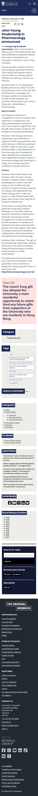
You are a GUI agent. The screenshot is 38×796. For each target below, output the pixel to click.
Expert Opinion (11, 412)
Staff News (9, 427)
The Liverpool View (16, 420)
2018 (7, 535)
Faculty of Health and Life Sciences (17, 367)
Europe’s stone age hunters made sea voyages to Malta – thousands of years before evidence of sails (18, 471)
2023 (7, 524)
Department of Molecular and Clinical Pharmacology (19, 358)
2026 (7, 518)
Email (14, 23)
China (11, 354)
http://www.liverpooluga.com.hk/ (18, 272)
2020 (7, 531)
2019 (7, 533)
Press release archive (13, 443)
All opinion (16, 574)
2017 (7, 537)
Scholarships (13, 383)
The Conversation (15, 417)
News (4, 10)
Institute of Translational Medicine (18, 375)
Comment (12, 415)
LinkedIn (21, 23)
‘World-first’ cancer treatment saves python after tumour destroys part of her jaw (18, 458)
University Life (14, 338)
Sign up (6, 587)
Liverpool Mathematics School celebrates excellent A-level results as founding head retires (18, 479)
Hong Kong (12, 371)
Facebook (18, 23)
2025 (7, 520)
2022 (7, 526)
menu (34, 10)
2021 (7, 528)
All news (7, 574)
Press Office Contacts (13, 440)
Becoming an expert (13, 423)
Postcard (9, 425)
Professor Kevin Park (16, 380)
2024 (7, 522)
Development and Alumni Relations (20, 363)
